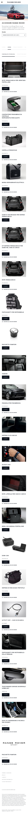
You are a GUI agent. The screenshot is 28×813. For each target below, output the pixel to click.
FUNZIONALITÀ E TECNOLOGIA (8, 54)
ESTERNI (3, 47)
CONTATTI (4, 777)
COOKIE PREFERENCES (6, 781)
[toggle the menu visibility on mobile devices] (1, 2)
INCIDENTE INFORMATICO (7, 779)
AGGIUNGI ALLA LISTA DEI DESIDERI (10, 91)
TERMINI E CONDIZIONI (6, 772)
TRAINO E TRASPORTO (17, 47)
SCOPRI (6, 88)
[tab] (3, 47)
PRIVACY (4, 775)
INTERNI (9, 47)
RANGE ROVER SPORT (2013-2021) (11, 35)
